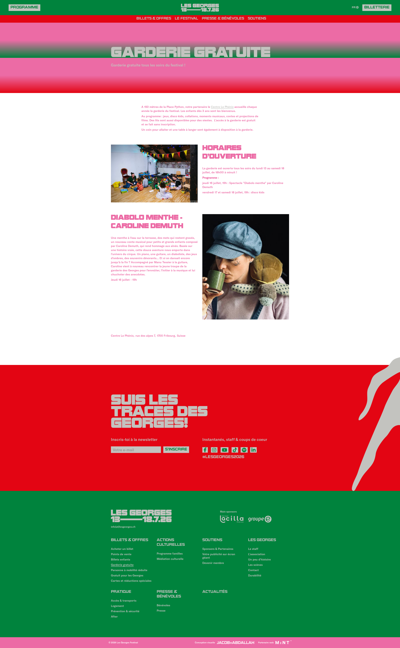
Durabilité (254, 575)
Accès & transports (123, 600)
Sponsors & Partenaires (217, 548)
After (114, 616)
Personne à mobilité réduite (129, 570)
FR (354, 8)
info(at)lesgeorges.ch (123, 526)
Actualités (215, 592)
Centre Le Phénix (222, 106)
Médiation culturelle (170, 558)
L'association (256, 554)
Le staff (253, 548)
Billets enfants (120, 559)
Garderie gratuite (122, 564)
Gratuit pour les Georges (127, 575)
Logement (117, 606)
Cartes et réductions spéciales (131, 580)
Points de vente (121, 554)
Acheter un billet (122, 548)
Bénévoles (163, 605)
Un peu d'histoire (259, 559)
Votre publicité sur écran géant (218, 555)
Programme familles (170, 553)
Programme (24, 8)
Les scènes (255, 564)
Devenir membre (213, 563)
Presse (161, 610)
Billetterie (377, 8)
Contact (253, 570)
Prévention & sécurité (125, 611)
